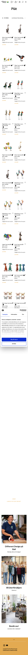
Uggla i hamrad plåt (6, 244)
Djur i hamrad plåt (6, 65)
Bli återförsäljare (14, 587)
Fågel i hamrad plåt (18, 65)
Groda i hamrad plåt (6, 425)
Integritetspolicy (6, 650)
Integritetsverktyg (13, 650)
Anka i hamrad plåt (6, 37)
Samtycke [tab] (5, 314)
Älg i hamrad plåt (18, 425)
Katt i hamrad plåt (18, 275)
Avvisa (14, 343)
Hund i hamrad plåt (6, 275)
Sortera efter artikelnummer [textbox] (19, 18)
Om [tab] (23, 314)
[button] (12, 2)
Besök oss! (14, 626)
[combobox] (19, 18)
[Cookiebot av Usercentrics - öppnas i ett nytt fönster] (20, 310)
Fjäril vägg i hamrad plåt (7, 303)
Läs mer (4, 44)
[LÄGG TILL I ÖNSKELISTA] (13, 37)
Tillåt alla (14, 339)
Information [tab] (14, 314)
